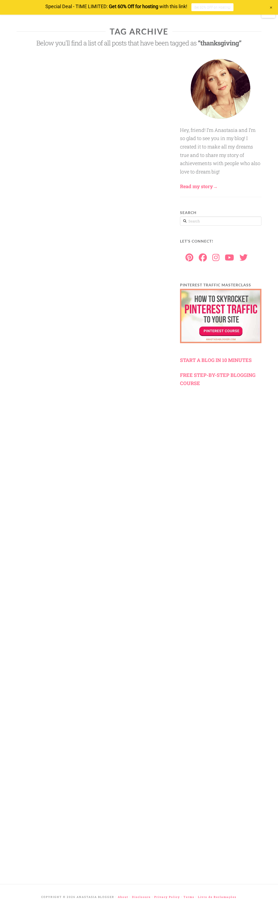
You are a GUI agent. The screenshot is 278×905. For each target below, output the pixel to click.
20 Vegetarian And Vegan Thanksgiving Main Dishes (36, 848)
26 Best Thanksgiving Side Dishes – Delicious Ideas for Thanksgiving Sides (37, 227)
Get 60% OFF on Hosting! (212, 7)
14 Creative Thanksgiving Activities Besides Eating (37, 777)
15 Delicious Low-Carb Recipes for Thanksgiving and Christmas (36, 672)
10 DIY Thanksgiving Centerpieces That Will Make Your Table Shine (37, 141)
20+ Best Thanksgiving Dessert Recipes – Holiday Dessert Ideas (39, 564)
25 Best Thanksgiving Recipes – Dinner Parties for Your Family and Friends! (37, 402)
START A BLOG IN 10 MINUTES (216, 360)
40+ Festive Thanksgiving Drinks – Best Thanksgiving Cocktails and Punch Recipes (37, 485)
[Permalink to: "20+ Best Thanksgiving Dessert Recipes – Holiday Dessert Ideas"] (39, 530)
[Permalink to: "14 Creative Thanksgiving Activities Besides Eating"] (39, 731)
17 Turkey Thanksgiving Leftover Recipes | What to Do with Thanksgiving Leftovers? (37, 316)
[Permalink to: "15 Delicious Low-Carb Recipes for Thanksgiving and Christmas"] (39, 623)
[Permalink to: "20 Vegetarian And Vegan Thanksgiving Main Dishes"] (39, 817)
